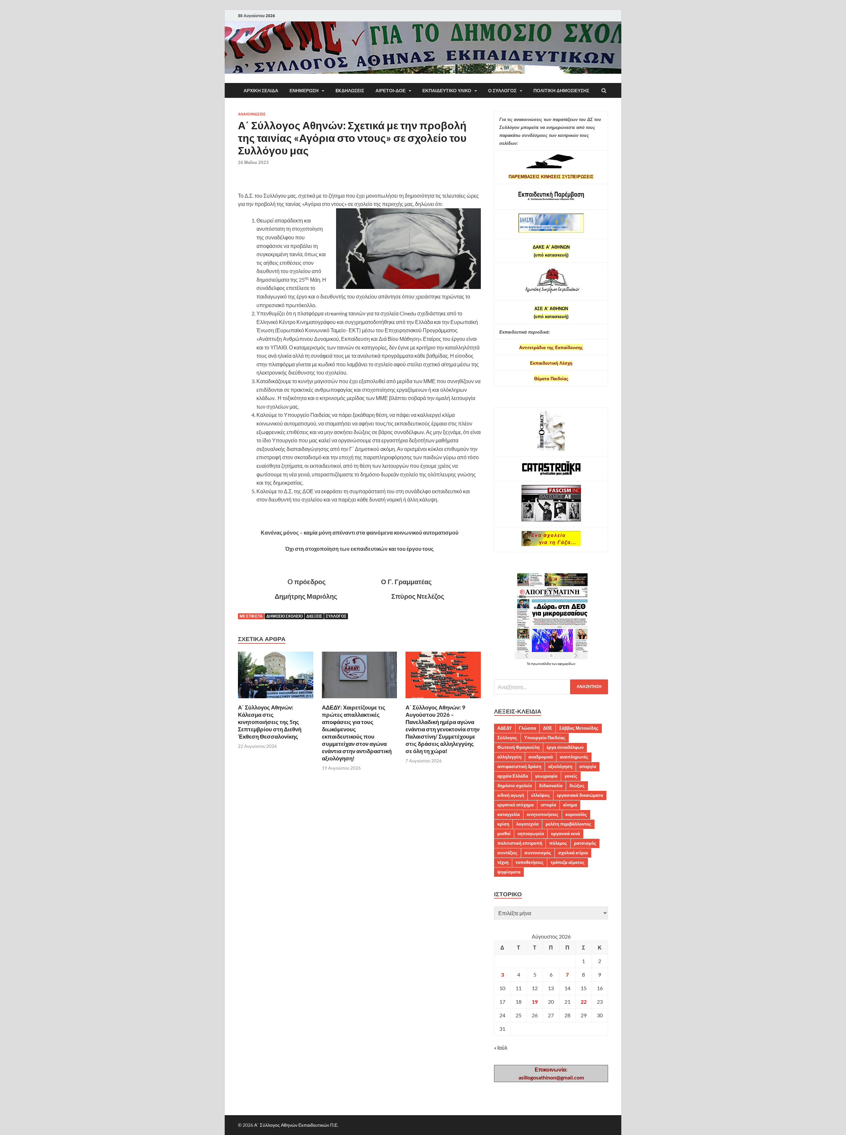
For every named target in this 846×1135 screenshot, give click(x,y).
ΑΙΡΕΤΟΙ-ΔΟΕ (390, 90)
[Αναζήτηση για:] (551, 686)
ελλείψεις (540, 795)
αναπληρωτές (574, 756)
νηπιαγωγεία (531, 833)
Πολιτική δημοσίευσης (561, 90)
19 (535, 1001)
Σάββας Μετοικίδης (578, 728)
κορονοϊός (576, 814)
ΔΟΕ (547, 728)
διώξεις (314, 616)
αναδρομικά (540, 756)
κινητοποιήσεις (542, 814)
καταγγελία (508, 814)
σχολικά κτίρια (573, 852)
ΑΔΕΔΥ (504, 728)
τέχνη (503, 862)
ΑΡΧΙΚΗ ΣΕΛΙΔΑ (261, 90)
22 (584, 1001)
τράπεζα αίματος (568, 862)
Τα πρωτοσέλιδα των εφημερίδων (551, 664)
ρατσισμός (585, 843)
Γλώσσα (527, 728)
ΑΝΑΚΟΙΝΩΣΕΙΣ (252, 114)
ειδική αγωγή (510, 795)
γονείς (570, 776)
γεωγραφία (546, 776)
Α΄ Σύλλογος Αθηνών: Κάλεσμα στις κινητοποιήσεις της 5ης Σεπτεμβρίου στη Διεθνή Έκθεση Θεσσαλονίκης (269, 722)
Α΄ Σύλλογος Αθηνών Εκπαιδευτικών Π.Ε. (296, 1125)
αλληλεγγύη (509, 756)
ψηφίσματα (508, 871)
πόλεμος (558, 843)
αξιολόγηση (560, 766)
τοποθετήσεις (530, 862)
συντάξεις (507, 852)
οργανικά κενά (565, 833)
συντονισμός (537, 852)
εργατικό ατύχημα (515, 804)
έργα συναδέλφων (565, 747)
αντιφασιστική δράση (519, 766)
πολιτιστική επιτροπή (519, 843)
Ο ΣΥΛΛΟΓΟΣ (502, 90)
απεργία (587, 766)
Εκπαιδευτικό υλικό (446, 90)
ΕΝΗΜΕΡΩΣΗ (304, 90)
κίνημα (570, 804)
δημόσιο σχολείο (284, 616)
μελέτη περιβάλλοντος (568, 824)
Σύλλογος (336, 616)
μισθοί (504, 833)
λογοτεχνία (527, 824)
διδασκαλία (550, 785)
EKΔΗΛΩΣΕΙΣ (349, 90)
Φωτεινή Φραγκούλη (518, 747)
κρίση (503, 824)
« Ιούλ (500, 1047)
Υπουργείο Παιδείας (544, 737)
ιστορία (548, 804)
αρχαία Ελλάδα (512, 776)
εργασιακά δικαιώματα (580, 795)
